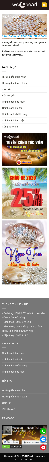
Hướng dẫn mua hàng (14, 77)
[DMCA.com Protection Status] (12, 446)
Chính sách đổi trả (12, 108)
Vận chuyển (8, 95)
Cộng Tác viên (10, 126)
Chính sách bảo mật (13, 120)
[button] (4, 5)
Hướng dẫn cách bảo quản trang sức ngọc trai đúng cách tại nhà (24, 43)
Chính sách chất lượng (14, 114)
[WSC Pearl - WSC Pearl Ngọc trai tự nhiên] (24, 5)
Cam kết (6, 89)
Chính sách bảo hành (13, 101)
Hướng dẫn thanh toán (14, 83)
